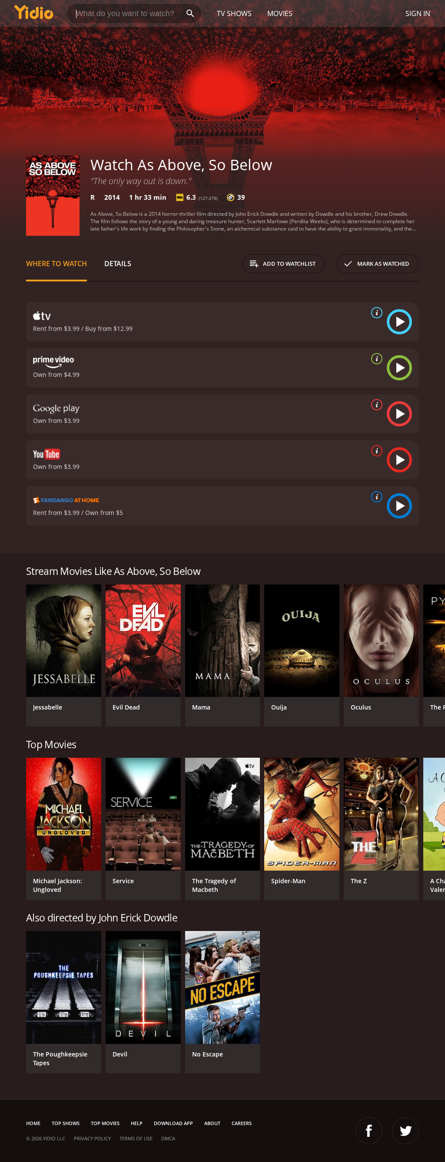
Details (117, 263)
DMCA (168, 1138)
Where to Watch (56, 263)
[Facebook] (368, 1130)
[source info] (375, 312)
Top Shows (66, 1123)
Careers (242, 1123)
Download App (173, 1123)
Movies (279, 13)
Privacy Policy (92, 1138)
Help (137, 1123)
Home (33, 1123)
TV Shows (234, 13)
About (212, 1123)
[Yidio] (34, 13)
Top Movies (105, 1123)
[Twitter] (405, 1130)
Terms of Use (136, 1138)
